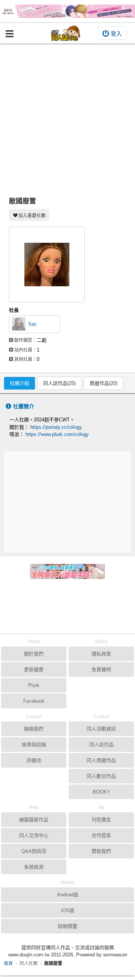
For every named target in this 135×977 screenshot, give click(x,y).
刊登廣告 (101, 819)
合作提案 (101, 835)
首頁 (8, 963)
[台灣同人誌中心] (65, 33)
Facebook (34, 701)
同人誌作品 (101, 744)
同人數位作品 (101, 776)
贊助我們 (101, 851)
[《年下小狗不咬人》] (67, 11)
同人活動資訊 (101, 729)
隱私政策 (101, 654)
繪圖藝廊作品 (33, 819)
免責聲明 (101, 669)
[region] (69, 501)
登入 (116, 33)
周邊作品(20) (103, 383)
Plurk (33, 685)
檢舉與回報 (34, 744)
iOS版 (67, 910)
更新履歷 (34, 669)
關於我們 (34, 654)
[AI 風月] (67, 574)
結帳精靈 (67, 926)
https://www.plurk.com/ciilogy (57, 434)
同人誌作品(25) (59, 383)
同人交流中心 (33, 835)
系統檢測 (34, 867)
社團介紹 (19, 383)
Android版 (67, 894)
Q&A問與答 (33, 851)
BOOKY (101, 792)
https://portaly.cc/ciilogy (56, 427)
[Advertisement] (67, 114)
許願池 (34, 760)
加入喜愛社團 (31, 215)
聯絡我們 (34, 729)
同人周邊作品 (101, 760)
